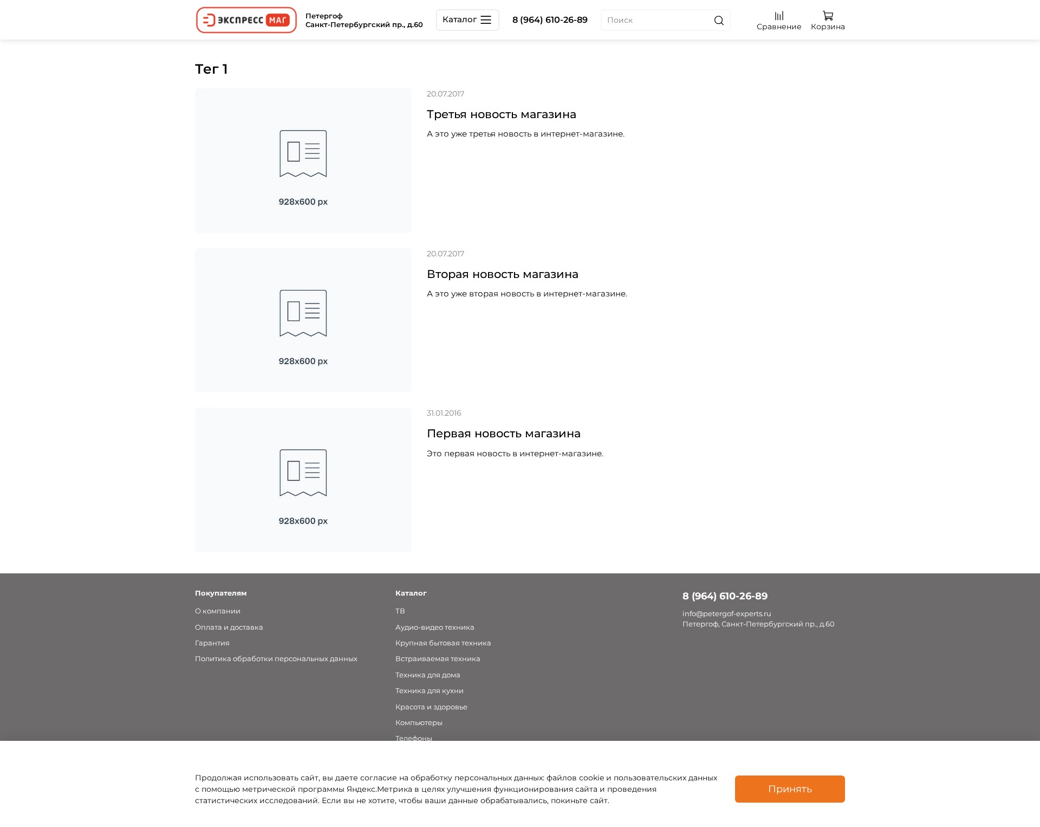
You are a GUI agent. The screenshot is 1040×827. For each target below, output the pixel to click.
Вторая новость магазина (502, 274)
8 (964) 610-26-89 (550, 20)
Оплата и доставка (229, 627)
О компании (217, 611)
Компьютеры (419, 723)
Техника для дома (427, 675)
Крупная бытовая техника (443, 643)
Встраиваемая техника (437, 659)
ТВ (400, 611)
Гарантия (212, 643)
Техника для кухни (429, 691)
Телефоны (413, 738)
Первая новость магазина (504, 433)
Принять (790, 788)
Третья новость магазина (501, 114)
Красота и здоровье (431, 707)
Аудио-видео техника (434, 627)
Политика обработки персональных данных (276, 659)
